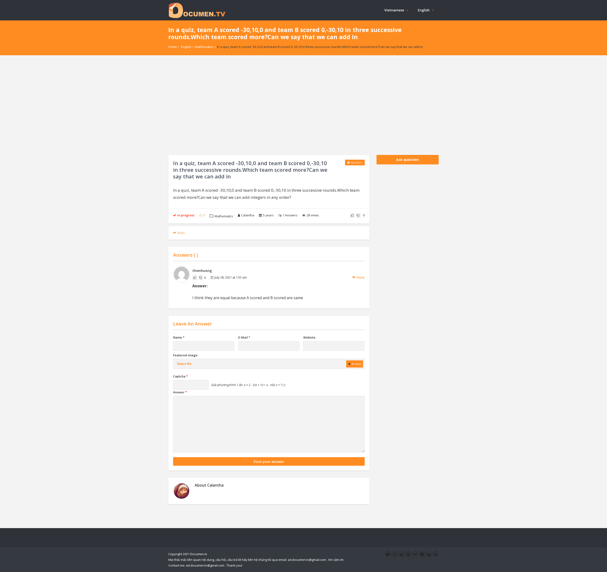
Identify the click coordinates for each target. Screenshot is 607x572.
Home (172, 47)
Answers (290, 215)
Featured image (185, 355)
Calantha (247, 215)
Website (309, 337)
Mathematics (204, 47)
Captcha (180, 376)
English (424, 10)
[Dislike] (358, 215)
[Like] (352, 215)
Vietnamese (394, 10)
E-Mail (244, 337)
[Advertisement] (303, 105)
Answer (180, 392)
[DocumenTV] (196, 10)
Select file (184, 364)
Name (178, 337)
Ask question (407, 159)
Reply (361, 277)
